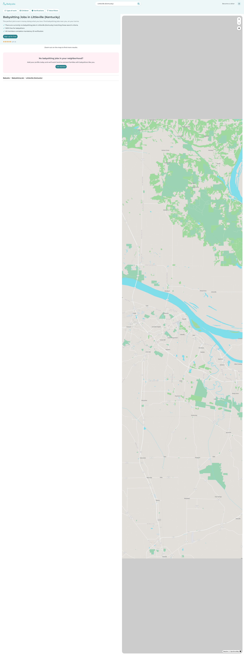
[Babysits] (9, 4)
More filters (53, 11)
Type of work (11, 11)
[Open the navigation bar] (239, 4)
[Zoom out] (239, 23)
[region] (182, 334)
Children (25, 11)
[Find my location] (239, 28)
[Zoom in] (239, 19)
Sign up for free (10, 36)
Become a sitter (228, 4)
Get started (61, 67)
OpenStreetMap (234, 651)
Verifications (38, 11)
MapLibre (225, 651)
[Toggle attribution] (240, 651)
